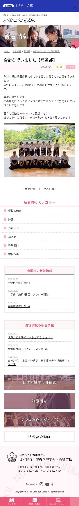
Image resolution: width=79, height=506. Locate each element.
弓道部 (70, 66)
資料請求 (12, 504)
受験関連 (13, 245)
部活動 (59, 66)
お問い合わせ (35, 504)
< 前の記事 (29, 189)
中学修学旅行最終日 (19, 283)
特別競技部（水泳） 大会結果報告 (28, 349)
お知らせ (13, 228)
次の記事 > (50, 189)
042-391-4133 (31, 470)
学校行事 (13, 254)
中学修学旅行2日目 (19, 306)
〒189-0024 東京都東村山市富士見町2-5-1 (39, 467)
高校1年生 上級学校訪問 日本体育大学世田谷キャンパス (39, 362)
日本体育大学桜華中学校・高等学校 (45, 457)
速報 (11, 219)
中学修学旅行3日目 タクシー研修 (28, 294)
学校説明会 (14, 210)
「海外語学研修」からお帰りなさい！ (30, 337)
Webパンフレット (58, 504)
